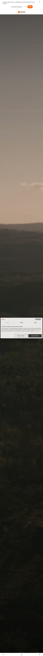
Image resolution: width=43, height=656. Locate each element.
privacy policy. (38, 330)
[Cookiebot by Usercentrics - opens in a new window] (37, 319)
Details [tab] (21, 322)
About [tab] (35, 322)
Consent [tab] (7, 322)
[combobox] (18, 6)
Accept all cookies (35, 335)
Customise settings (20, 335)
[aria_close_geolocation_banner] (39, 2)
